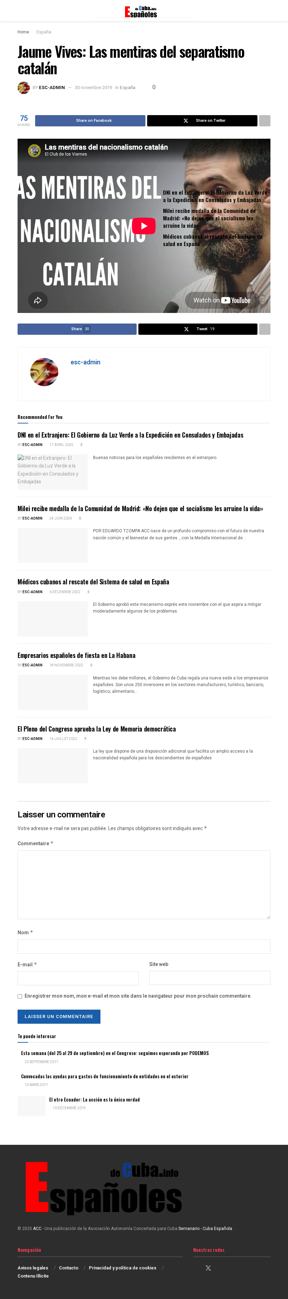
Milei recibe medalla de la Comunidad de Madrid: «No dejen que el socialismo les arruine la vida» (209, 218)
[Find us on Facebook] (195, 1269)
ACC (37, 1228)
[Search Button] (267, 10)
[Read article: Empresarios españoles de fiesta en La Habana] (53, 692)
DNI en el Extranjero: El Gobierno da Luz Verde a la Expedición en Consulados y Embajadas (215, 195)
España (44, 32)
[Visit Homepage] (144, 11)
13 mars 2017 (36, 1084)
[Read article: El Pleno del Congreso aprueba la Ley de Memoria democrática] (53, 765)
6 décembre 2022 (64, 592)
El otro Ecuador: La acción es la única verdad (94, 1099)
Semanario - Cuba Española (205, 1228)
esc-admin (52, 87)
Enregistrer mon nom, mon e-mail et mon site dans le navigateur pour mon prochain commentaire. (138, 996)
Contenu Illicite (33, 1276)
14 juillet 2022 (63, 738)
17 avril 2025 (61, 445)
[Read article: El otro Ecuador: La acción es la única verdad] (32, 1106)
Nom (25, 932)
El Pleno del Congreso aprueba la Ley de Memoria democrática (97, 728)
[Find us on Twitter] (208, 1268)
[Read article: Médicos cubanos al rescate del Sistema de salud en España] (53, 618)
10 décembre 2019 (69, 1108)
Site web (158, 964)
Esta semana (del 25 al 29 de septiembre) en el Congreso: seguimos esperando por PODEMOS (115, 1052)
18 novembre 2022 (66, 665)
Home (23, 32)
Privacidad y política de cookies (122, 1268)
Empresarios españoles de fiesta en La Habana (76, 655)
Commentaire (36, 843)
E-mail (27, 964)
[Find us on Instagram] (220, 1269)
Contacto (68, 1268)
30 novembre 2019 (93, 87)
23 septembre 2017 (41, 1062)
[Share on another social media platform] (264, 120)
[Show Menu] (21, 10)
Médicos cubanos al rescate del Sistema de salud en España (213, 239)
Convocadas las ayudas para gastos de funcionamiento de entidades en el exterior (105, 1076)
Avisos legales (33, 1268)
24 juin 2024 (60, 518)
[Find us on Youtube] (232, 1269)
